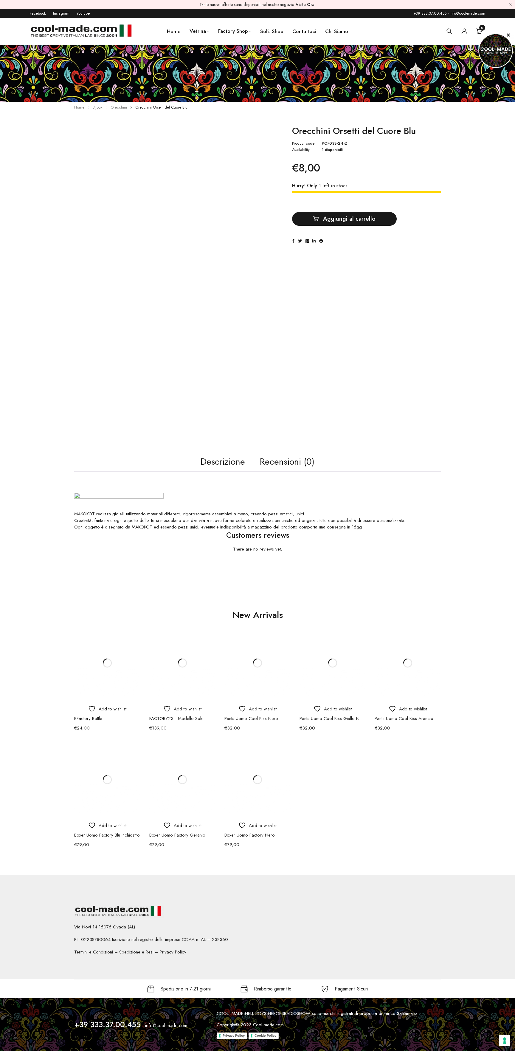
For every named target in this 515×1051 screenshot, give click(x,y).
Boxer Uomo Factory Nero (249, 835)
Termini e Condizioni (93, 952)
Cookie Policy (265, 1035)
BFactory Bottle (88, 718)
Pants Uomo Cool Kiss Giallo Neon (333, 718)
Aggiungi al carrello (349, 218)
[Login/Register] (464, 31)
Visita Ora (305, 4)
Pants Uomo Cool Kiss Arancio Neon (408, 718)
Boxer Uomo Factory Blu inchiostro (107, 835)
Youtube (83, 13)
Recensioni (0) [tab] (287, 461)
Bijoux (97, 107)
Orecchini (119, 107)
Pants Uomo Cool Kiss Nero (251, 718)
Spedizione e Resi (136, 952)
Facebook (38, 13)
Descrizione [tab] (223, 461)
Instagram (61, 13)
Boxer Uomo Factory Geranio (177, 835)
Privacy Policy (173, 952)
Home (79, 107)
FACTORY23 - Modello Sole (176, 718)
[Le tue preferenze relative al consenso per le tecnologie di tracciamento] (504, 1040)
